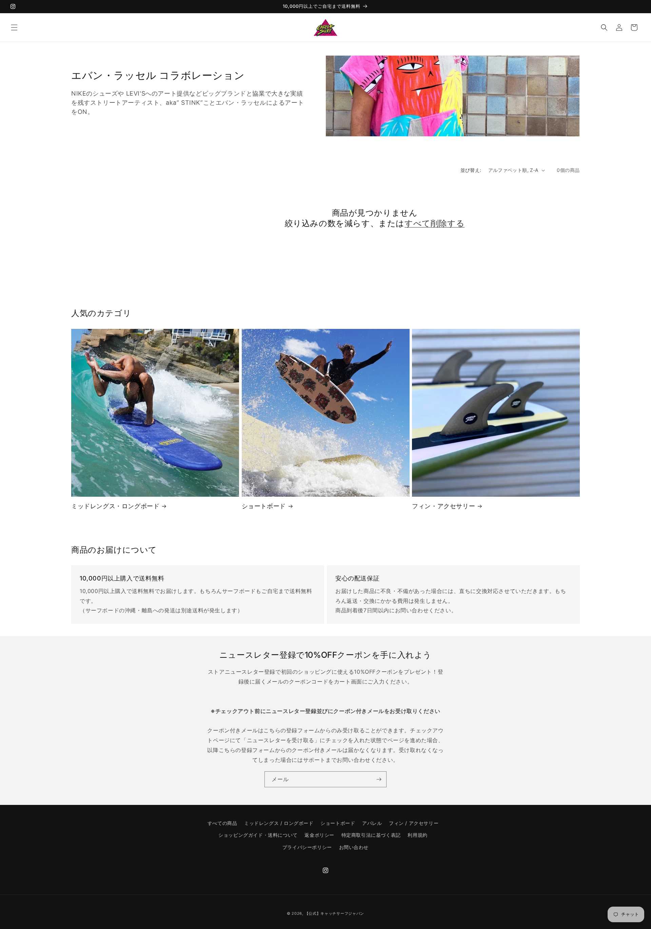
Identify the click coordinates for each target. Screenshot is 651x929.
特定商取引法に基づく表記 (371, 835)
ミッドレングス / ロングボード (279, 823)
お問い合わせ (354, 847)
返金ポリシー (319, 835)
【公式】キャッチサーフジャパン (334, 913)
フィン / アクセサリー (413, 823)
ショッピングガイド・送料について (258, 835)
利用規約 (417, 835)
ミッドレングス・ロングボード (115, 506)
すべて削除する (435, 223)
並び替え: (470, 170)
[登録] (378, 779)
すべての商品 (222, 823)
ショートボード (264, 506)
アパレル (372, 823)
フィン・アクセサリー (443, 506)
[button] (14, 27)
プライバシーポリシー (307, 847)
